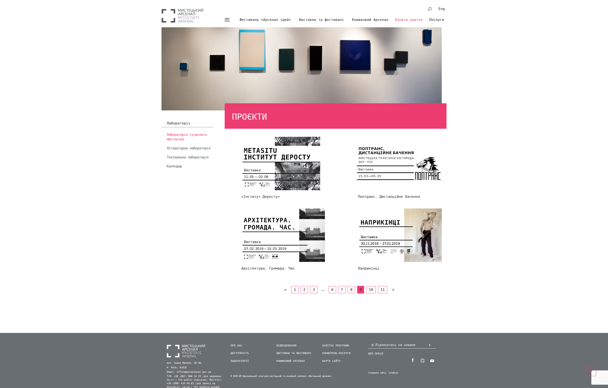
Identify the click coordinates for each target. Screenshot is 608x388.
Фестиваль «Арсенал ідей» (265, 19)
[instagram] (422, 360)
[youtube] (432, 360)
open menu (227, 20)
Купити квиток (409, 19)
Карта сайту (331, 361)
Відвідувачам (286, 345)
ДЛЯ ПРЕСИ (375, 353)
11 (382, 289)
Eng (441, 8)
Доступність (240, 353)
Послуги (436, 19)
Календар (174, 166)
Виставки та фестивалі (321, 19)
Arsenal (182, 15)
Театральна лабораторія (188, 157)
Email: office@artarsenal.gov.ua (189, 372)
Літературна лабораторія (188, 148)
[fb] (412, 360)
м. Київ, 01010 (177, 367)
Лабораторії (178, 123)
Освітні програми (335, 345)
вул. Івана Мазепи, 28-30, (184, 363)
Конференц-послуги (336, 353)
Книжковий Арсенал (370, 19)
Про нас (236, 345)
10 (371, 289)
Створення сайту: (377, 372)
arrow (429, 344)
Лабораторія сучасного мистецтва (187, 137)
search (430, 9)
